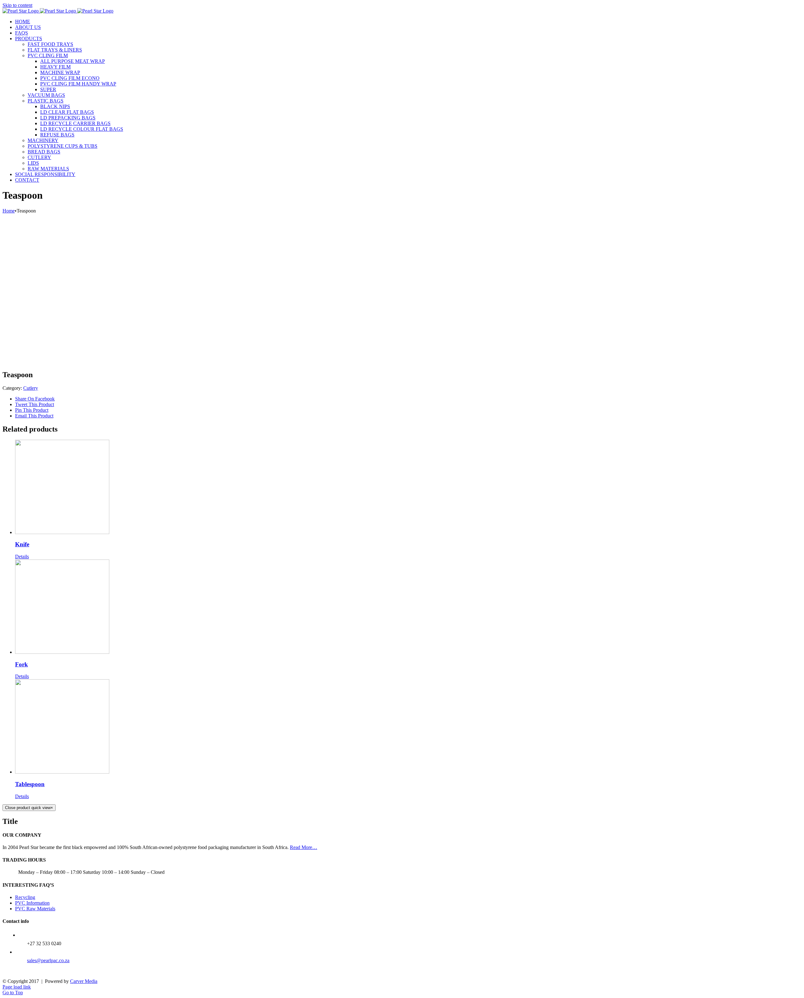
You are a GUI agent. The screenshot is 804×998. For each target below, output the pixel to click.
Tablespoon (30, 784)
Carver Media (83, 981)
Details (22, 556)
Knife (22, 544)
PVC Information (32, 903)
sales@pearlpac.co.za (48, 960)
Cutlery (30, 388)
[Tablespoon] (408, 727)
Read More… (303, 847)
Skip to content (17, 5)
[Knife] (408, 487)
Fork (21, 664)
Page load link (17, 987)
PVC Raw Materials (35, 908)
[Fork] (408, 607)
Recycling (25, 897)
